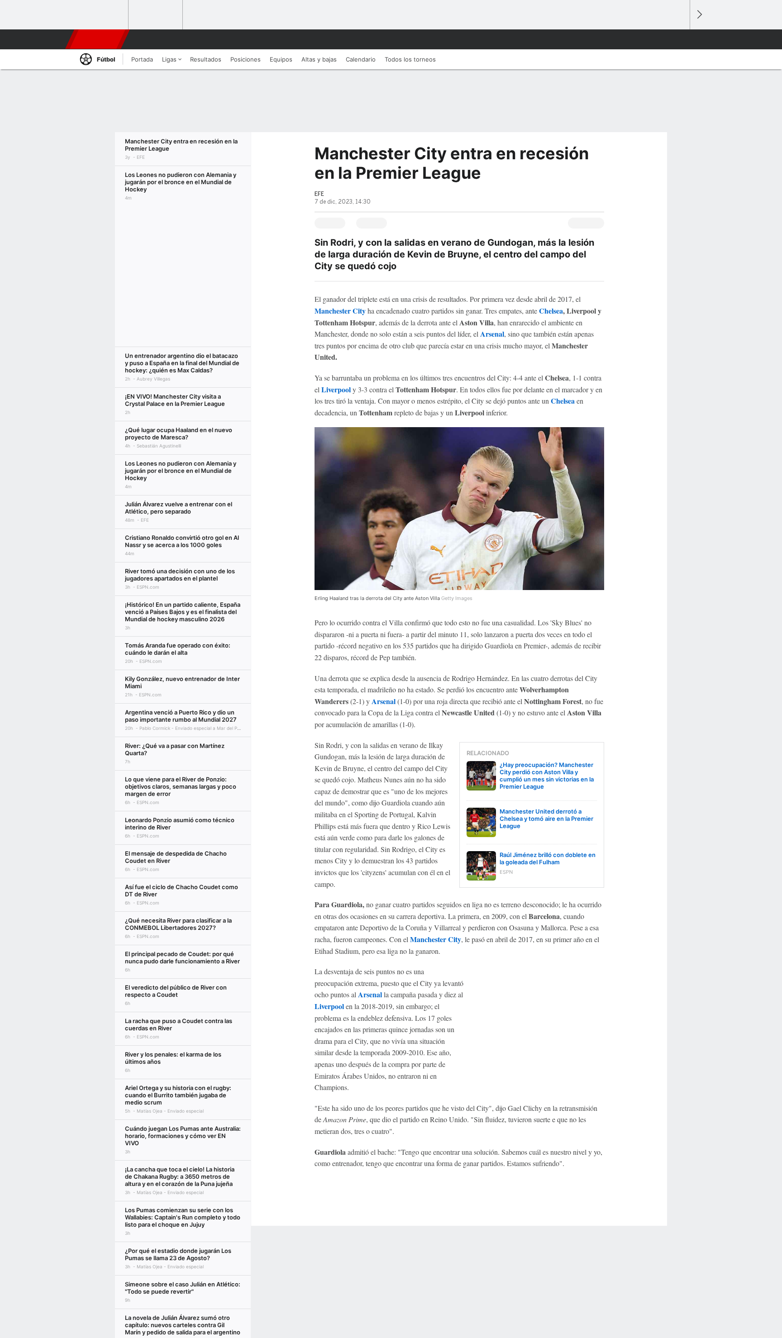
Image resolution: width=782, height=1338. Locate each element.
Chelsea (551, 310)
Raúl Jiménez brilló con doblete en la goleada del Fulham (548, 858)
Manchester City (435, 939)
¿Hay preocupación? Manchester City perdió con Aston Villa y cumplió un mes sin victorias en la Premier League (547, 775)
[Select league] (102, 15)
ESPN (98, 39)
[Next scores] (699, 14)
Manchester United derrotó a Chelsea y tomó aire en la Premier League (546, 818)
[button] (678, 39)
